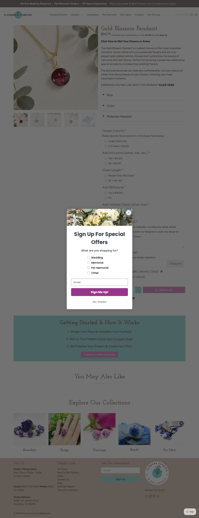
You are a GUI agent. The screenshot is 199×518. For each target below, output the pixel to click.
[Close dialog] (128, 212)
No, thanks (99, 302)
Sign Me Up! (99, 292)
